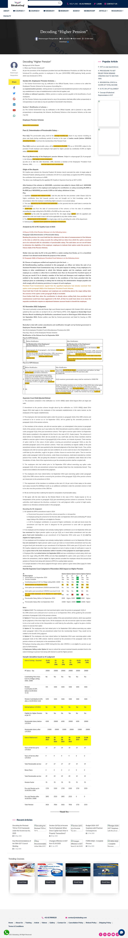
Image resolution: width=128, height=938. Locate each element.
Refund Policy (91, 923)
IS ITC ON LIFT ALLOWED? (109, 89)
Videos (44, 923)
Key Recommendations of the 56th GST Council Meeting (21, 843)
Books (76, 11)
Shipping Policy (105, 923)
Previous (7, 889)
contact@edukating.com (77, 917)
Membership (89, 11)
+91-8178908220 (50, 917)
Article (102, 11)
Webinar (50, 11)
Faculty (7, 16)
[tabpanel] (22, 889)
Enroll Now (22, 882)
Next (121, 889)
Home (10, 923)
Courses (19, 11)
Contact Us (62, 923)
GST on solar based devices (109, 67)
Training (28, 923)
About (6, 11)
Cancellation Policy (76, 923)
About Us (19, 923)
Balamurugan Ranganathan (48, 38)
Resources (117, 11)
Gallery (52, 923)
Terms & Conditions (16, 926)
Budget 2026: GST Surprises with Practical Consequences (94, 828)
